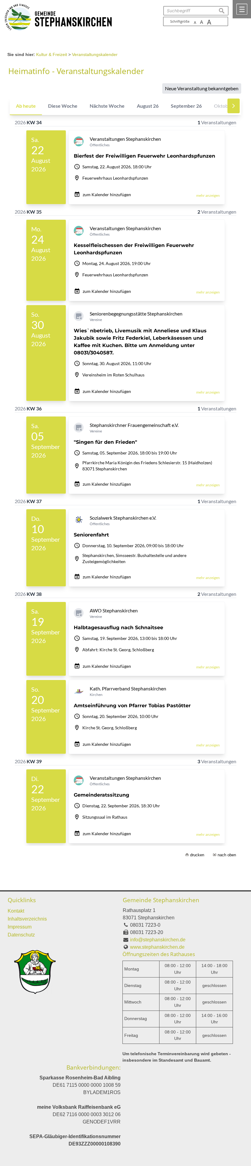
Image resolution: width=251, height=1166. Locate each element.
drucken (197, 855)
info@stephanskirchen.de (157, 939)
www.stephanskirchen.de (157, 947)
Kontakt (16, 911)
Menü (241, 9)
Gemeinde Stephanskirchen (161, 900)
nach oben (227, 855)
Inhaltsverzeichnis (27, 918)
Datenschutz (21, 934)
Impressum (20, 926)
